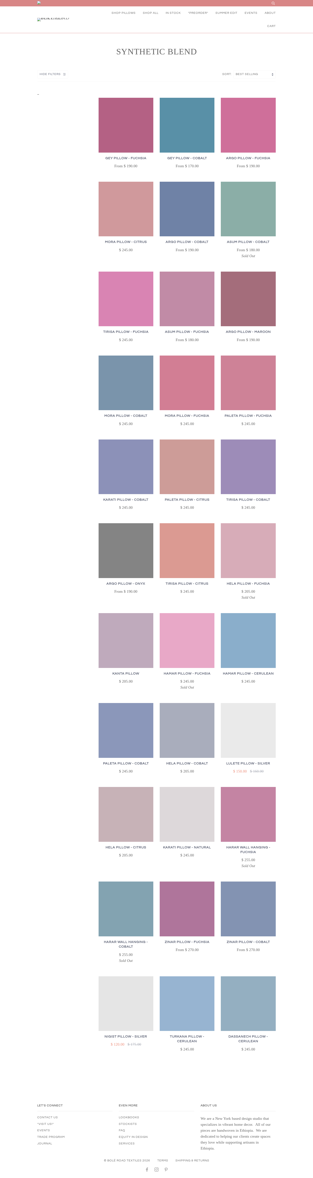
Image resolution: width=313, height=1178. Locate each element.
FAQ (122, 1130)
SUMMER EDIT (226, 12)
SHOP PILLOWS (124, 12)
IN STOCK (173, 12)
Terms (162, 1160)
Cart (271, 26)
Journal (44, 1143)
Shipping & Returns (192, 1160)
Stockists (128, 1124)
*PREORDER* (198, 12)
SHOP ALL (150, 12)
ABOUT (270, 12)
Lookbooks (129, 1117)
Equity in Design (133, 1136)
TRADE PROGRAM (51, 1136)
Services (127, 1143)
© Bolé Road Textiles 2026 (127, 1160)
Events (43, 1130)
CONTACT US (47, 1117)
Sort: (227, 74)
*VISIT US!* (45, 1124)
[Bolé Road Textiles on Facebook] (147, 1170)
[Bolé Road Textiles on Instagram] (156, 1170)
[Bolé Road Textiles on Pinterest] (166, 1170)
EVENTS (251, 12)
